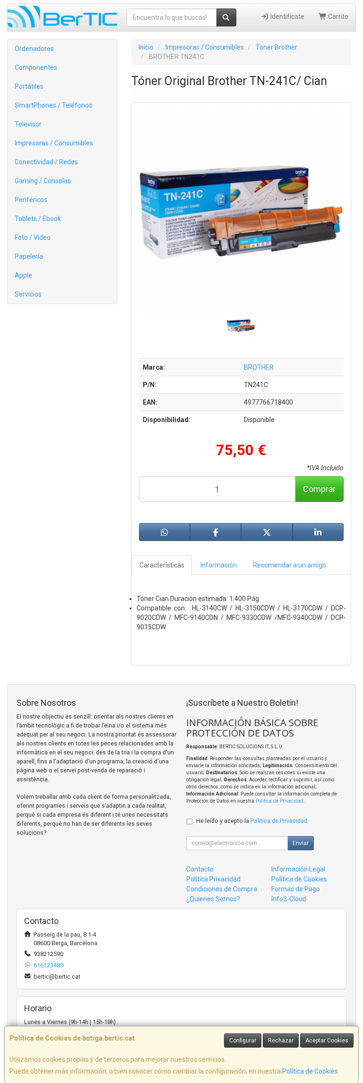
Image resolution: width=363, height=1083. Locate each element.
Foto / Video (33, 237)
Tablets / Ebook (38, 218)
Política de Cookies (310, 1071)
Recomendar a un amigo (289, 565)
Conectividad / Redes (46, 162)
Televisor (28, 124)
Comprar (319, 489)
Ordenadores (34, 48)
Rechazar (281, 1040)
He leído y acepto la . (252, 820)
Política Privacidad (213, 879)
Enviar (301, 843)
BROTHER (259, 367)
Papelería (29, 256)
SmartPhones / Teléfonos (53, 105)
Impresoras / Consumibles (54, 143)
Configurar (242, 1040)
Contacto (200, 869)
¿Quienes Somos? (213, 899)
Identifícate (286, 16)
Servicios (28, 294)
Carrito (337, 16)
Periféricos (31, 199)
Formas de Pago (295, 889)
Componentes (36, 67)
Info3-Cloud (288, 899)
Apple (23, 275)
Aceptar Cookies (326, 1040)
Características (161, 565)
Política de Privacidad (279, 801)
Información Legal (298, 869)
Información (218, 565)
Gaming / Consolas (43, 181)
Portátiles (29, 86)
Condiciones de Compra (221, 889)
